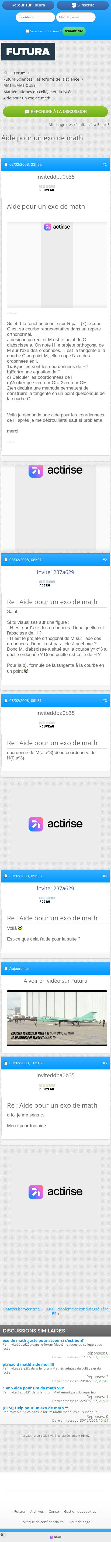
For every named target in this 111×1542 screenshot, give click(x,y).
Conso (54, 1511)
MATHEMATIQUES (20, 85)
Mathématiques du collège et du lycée (38, 91)
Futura (19, 1511)
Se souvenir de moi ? (45, 31)
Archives (37, 1511)
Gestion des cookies (80, 1511)
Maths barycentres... (24, 1309)
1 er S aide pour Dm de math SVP (33, 1387)
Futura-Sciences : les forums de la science (41, 79)
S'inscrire (83, 5)
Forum (20, 72)
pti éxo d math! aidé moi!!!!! (28, 1364)
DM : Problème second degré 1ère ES (78, 1311)
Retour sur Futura (28, 5)
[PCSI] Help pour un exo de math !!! (35, 1407)
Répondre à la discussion (55, 111)
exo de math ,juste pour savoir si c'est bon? (43, 1340)
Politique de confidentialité (42, 1521)
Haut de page (79, 1521)
